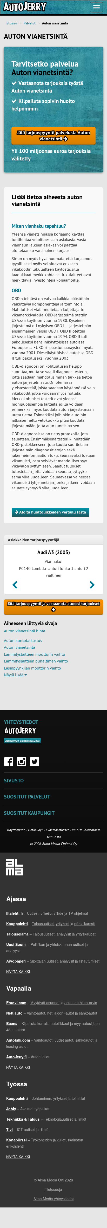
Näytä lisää (14, 674)
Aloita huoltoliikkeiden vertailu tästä (52, 512)
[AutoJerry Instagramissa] (23, 764)
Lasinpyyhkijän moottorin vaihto (32, 668)
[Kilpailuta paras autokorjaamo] (24, 7)
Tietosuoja (35, 830)
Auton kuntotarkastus (23, 640)
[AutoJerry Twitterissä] (36, 764)
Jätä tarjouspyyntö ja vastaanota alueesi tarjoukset (54, 603)
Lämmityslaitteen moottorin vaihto (34, 654)
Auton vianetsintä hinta (24, 630)
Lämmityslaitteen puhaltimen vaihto (36, 661)
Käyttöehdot (16, 830)
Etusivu (11, 23)
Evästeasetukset (57, 830)
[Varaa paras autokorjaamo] (20, 730)
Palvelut (30, 23)
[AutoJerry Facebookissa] (10, 764)
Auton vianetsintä (19, 647)
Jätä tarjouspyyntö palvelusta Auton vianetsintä (53, 135)
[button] (15, 586)
